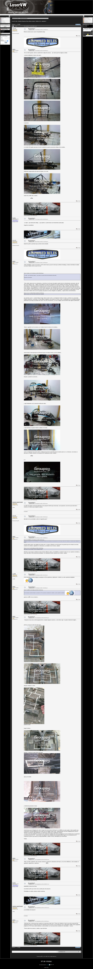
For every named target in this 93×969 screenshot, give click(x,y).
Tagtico (48, 964)
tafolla (13, 49)
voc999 (14, 573)
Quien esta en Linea (5, 33)
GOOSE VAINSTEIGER (17, 502)
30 (83, 35)
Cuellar (14, 218)
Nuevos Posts (86, 18)
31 (85, 35)
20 (89, 33)
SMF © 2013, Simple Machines (51, 956)
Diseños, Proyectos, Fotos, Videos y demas (26, 21)
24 (85, 34)
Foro (2, 19)
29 (91, 34)
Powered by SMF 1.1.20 (41, 956)
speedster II (44, 21)
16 (83, 33)
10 (85, 32)
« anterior (74, 23)
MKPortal (42, 967)
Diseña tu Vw (38, 21)
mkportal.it (50, 967)
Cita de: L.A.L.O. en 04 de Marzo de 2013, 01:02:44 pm (33, 548)
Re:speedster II (31, 28)
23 (83, 34)
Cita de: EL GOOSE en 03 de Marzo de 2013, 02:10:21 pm (34, 539)
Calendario (4, 22)
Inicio (3, 18)
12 (87, 32)
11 (86, 32)
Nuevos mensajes (87, 19)
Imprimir (78, 24)
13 (89, 32)
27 (89, 34)
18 (86, 33)
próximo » (79, 23)
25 (86, 34)
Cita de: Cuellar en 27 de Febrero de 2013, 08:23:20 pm (33, 273)
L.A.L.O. (14, 28)
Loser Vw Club (14, 21)
